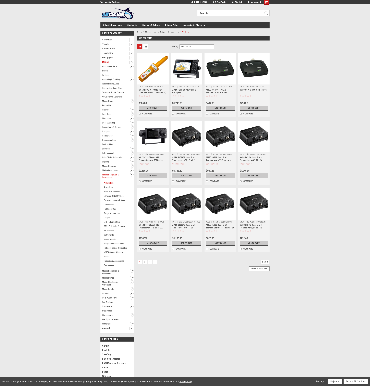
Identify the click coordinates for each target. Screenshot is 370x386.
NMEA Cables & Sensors (114, 252)
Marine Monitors (111, 239)
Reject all (335, 381)
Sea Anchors (107, 302)
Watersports (107, 315)
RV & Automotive (109, 297)
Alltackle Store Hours (112, 25)
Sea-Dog (106, 354)
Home (139, 32)
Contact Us (132, 25)
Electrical (106, 148)
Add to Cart (153, 108)
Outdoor (105, 293)
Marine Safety (108, 289)
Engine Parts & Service (111, 127)
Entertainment (108, 153)
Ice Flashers (109, 230)
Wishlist (238, 2)
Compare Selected (259, 269)
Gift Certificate (219, 2)
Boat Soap (106, 114)
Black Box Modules (112, 191)
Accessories (108, 48)
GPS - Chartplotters (112, 222)
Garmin (105, 345)
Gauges (107, 217)
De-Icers (105, 75)
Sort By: (175, 46)
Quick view (153, 82)
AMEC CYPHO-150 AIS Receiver (254, 90)
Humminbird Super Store (112, 88)
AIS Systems (109, 183)
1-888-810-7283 (200, 2)
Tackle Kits (107, 53)
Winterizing (106, 323)
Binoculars (106, 118)
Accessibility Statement (194, 25)
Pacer (105, 371)
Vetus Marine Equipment (112, 96)
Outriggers (107, 57)
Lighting (105, 161)
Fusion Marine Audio (110, 83)
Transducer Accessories (114, 261)
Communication (109, 140)
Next (264, 262)
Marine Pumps (108, 278)
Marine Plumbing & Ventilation (110, 283)
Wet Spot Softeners (110, 319)
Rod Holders (107, 105)
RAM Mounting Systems (114, 363)
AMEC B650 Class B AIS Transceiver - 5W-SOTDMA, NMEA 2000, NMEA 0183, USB (151, 228)
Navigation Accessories (114, 243)
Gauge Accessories (112, 213)
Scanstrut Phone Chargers (113, 92)
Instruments (109, 235)
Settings (320, 381)
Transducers (109, 265)
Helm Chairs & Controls (112, 157)
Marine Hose (107, 101)
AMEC (141, 87)
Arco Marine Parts (109, 66)
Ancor (105, 367)
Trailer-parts (107, 306)
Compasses (109, 204)
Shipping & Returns (151, 25)
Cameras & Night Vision (114, 196)
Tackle (105, 44)
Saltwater (107, 39)
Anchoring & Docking (111, 79)
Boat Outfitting (108, 122)
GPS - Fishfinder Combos (114, 226)
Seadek (105, 70)
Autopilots (108, 187)
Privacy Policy (171, 25)
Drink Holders (107, 144)
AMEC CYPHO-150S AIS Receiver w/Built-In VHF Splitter (216, 92)
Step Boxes (107, 310)
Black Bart (107, 350)
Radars (107, 256)
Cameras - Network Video (114, 200)
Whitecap (106, 376)
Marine (105, 62)
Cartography (107, 135)
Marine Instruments (110, 170)
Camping (106, 131)
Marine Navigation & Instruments (110, 176)
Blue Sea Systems (111, 358)
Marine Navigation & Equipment (110, 272)
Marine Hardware (109, 166)
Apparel (106, 328)
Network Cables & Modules (115, 248)
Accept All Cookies (356, 381)
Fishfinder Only (110, 209)
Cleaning (105, 109)
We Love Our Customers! (111, 2)
